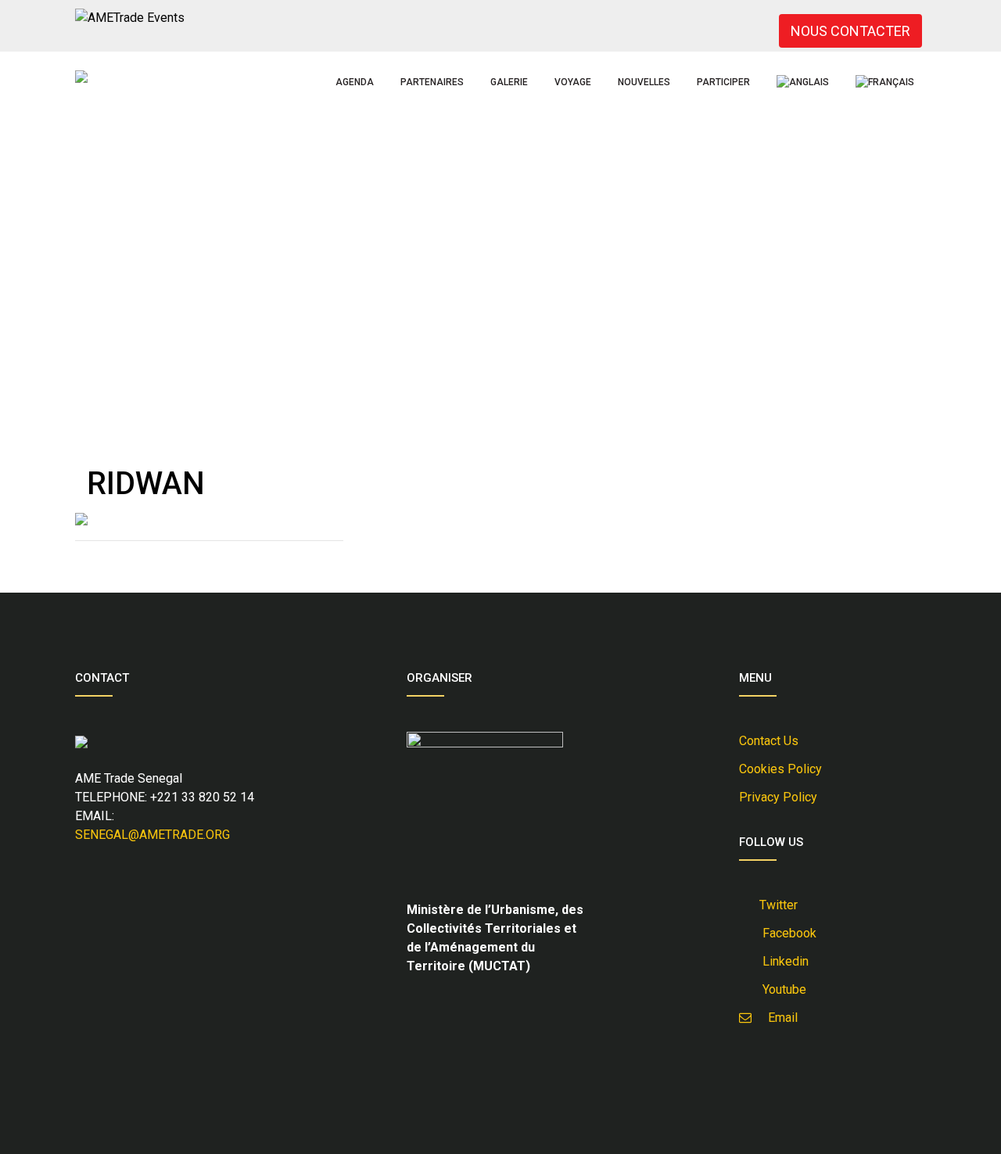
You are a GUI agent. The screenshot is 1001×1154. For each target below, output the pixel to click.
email (778, 1017)
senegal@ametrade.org (152, 834)
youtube (781, 989)
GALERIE (509, 82)
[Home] (81, 76)
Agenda (354, 82)
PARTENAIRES (432, 82)
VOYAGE (572, 82)
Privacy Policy (778, 797)
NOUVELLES (644, 82)
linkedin (782, 961)
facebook (786, 933)
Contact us (768, 740)
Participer (723, 82)
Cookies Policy (780, 769)
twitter (777, 905)
